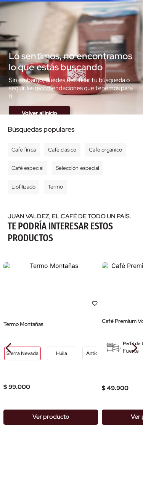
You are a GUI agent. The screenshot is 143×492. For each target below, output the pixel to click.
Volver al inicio (39, 113)
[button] (22, 353)
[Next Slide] (134, 348)
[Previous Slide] (9, 348)
